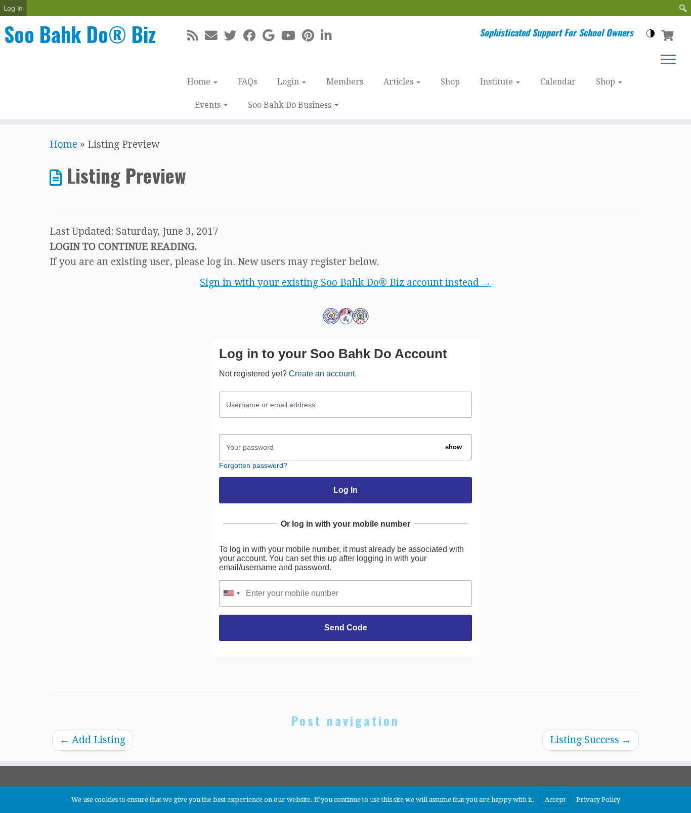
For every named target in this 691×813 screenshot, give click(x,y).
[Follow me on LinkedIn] (329, 35)
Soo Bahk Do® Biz (80, 34)
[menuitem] (683, 8)
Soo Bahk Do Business (290, 105)
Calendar (558, 82)
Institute (497, 82)
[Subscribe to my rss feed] (196, 35)
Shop (450, 82)
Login (289, 82)
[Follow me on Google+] (272, 35)
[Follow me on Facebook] (253, 35)
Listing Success (590, 740)
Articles (399, 82)
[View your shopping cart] (668, 34)
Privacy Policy (598, 799)
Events (209, 105)
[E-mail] (214, 35)
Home (199, 82)
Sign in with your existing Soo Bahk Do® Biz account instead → (345, 282)
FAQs (247, 82)
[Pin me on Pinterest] (311, 35)
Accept (555, 799)
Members (344, 82)
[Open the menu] (668, 60)
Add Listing (92, 740)
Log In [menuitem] (13, 8)
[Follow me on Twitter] (233, 35)
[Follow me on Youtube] (291, 35)
